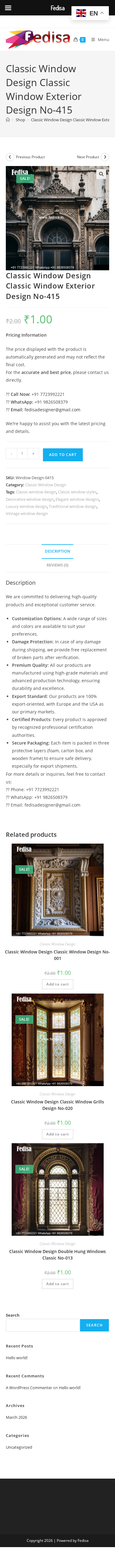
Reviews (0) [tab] (57, 565)
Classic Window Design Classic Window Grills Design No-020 (57, 1105)
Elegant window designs (77, 499)
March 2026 (16, 1417)
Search (13, 1315)
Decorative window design (30, 499)
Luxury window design (26, 506)
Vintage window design (27, 513)
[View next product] (105, 157)
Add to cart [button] (57, 984)
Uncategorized (19, 1447)
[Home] (8, 119)
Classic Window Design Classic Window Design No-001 (57, 955)
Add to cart (63, 454)
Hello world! (17, 1357)
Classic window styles (77, 492)
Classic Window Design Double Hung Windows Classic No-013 (57, 1254)
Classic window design (36, 492)
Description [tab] (57, 551)
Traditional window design (73, 506)
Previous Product (30, 157)
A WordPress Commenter (29, 1387)
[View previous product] (10, 157)
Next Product (88, 157)
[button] (101, 174)
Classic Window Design (45, 485)
